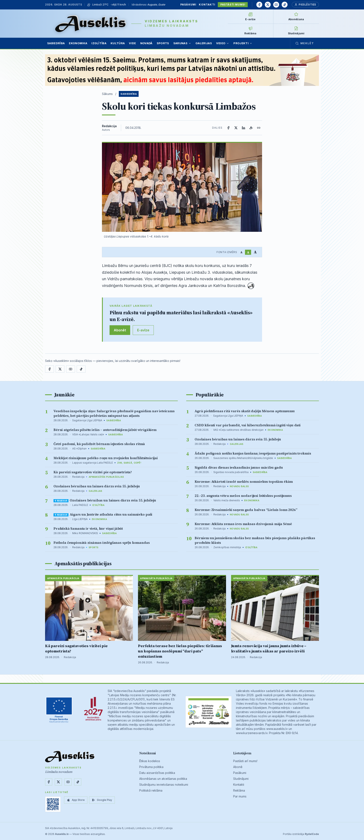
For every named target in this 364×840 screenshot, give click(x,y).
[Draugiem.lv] (251, 127)
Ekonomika (78, 43)
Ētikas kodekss (149, 761)
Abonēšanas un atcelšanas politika (163, 778)
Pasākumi (188, 4)
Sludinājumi (241, 778)
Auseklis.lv (62, 834)
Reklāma (239, 790)
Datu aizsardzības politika (157, 773)
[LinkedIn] (243, 127)
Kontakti (207, 4)
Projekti (241, 43)
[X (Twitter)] (236, 127)
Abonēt (120, 330)
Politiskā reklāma (150, 790)
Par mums (239, 796)
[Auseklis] (90, 23)
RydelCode (312, 834)
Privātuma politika (151, 767)
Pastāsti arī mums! (245, 761)
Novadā (146, 43)
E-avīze (143, 330)
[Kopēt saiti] (258, 127)
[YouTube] (276, 5)
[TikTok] (285, 5)
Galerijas (203, 43)
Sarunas (180, 43)
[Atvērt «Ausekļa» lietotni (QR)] (53, 804)
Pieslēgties (307, 4)
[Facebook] (259, 5)
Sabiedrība (56, 43)
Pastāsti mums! (232, 4)
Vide (132, 43)
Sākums (107, 94)
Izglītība (98, 43)
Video (221, 43)
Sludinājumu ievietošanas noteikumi (163, 784)
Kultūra (118, 43)
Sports (163, 43)
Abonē (237, 767)
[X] (268, 5)
